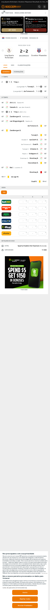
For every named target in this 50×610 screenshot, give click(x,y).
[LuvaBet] (6, 214)
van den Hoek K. (25, 107)
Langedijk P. (21, 87)
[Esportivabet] (6, 208)
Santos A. (29, 121)
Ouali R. (35, 144)
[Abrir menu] (44, 7)
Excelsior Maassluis (39, 55)
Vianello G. (14, 107)
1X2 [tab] (4, 192)
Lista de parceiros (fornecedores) (15, 588)
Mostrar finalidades (25, 605)
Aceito (25, 592)
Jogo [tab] (5, 65)
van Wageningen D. (17, 121)
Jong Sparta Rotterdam (9, 56)
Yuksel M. (20, 103)
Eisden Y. (25, 140)
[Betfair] (6, 233)
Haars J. (25, 154)
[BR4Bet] (6, 227)
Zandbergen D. (15, 117)
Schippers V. (33, 154)
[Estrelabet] (6, 221)
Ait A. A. (13, 103)
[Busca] (39, 7)
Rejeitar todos (25, 599)
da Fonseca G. (26, 144)
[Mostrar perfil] (9, 50)
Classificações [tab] (24, 65)
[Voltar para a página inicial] (13, 6)
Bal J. (11, 168)
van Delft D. (33, 140)
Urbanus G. (34, 149)
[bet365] (6, 202)
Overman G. (24, 158)
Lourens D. (18, 168)
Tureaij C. (25, 149)
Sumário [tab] (6, 72)
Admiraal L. (26, 117)
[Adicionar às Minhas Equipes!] (3, 50)
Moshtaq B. (34, 158)
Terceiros (44, 573)
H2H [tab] (12, 65)
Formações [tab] (18, 72)
